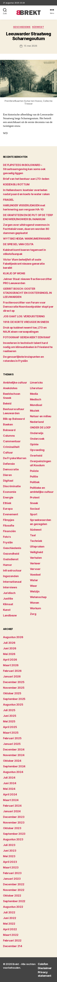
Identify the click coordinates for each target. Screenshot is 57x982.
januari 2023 (12, 878)
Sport (33, 514)
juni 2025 (9, 715)
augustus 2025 (13, 704)
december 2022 (13, 884)
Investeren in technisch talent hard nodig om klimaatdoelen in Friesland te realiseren (28, 347)
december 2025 (13, 682)
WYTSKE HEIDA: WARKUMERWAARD (26, 238)
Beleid (7, 403)
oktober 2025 (12, 693)
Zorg (33, 613)
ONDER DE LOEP (40, 427)
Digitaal (8, 480)
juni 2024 (9, 783)
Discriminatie (12, 486)
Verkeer (35, 563)
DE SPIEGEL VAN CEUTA (18, 244)
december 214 (12, 946)
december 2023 (13, 816)
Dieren (7, 475)
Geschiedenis (22, 27)
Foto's (7, 536)
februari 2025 (12, 738)
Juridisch (9, 593)
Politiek (35, 482)
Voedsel (35, 574)
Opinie (34, 444)
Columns (9, 435)
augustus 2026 (13, 637)
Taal (33, 535)
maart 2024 (10, 800)
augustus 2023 (13, 839)
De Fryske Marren (14, 458)
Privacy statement (44, 974)
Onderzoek (37, 438)
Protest (35, 497)
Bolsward (9, 430)
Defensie (9, 463)
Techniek (36, 540)
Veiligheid (36, 552)
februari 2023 (12, 873)
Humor (7, 564)
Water (34, 580)
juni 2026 (9, 648)
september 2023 (14, 833)
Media (34, 393)
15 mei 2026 (30, 45)
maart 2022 (10, 934)
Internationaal (12, 581)
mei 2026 (9, 654)
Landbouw (10, 615)
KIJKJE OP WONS (14, 273)
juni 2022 (9, 918)
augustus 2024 (13, 772)
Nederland (37, 421)
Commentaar (12, 441)
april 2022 (10, 929)
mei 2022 (9, 923)
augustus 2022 (13, 906)
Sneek (34, 503)
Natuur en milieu (40, 416)
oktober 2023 (12, 828)
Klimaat (8, 604)
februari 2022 (12, 940)
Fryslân (8, 542)
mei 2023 (9, 856)
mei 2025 (9, 721)
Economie (9, 491)
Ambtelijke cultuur (15, 382)
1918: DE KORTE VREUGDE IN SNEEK (26, 322)
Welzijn (35, 591)
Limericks (36, 382)
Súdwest (38, 27)
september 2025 (14, 699)
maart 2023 (10, 867)
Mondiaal (36, 405)
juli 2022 (9, 912)
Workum (35, 608)
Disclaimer (45, 968)
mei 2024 (9, 788)
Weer (33, 585)
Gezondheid (11, 553)
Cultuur (8, 452)
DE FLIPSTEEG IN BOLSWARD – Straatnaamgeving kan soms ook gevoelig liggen (24, 169)
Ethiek (7, 503)
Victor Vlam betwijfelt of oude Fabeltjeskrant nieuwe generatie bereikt (24, 263)
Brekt (15, 964)
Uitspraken (37, 546)
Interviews (10, 587)
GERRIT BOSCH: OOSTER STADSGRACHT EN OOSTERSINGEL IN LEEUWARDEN (27, 292)
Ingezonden (11, 576)
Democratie (11, 469)
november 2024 (13, 755)
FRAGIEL (8, 199)
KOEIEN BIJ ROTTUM (16, 184)
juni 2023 (9, 850)
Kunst (6, 609)
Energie (8, 497)
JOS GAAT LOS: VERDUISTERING (24, 316)
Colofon (43, 964)
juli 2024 (9, 777)
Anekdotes (10, 388)
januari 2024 (12, 811)
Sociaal (35, 508)
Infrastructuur (12, 570)
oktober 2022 (12, 895)
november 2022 (13, 890)
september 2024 (14, 766)
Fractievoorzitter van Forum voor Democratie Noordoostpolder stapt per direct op (28, 306)
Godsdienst (10, 559)
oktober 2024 (12, 760)
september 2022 (14, 901)
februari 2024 (12, 805)
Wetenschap (38, 597)
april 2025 (10, 727)
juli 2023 (9, 845)
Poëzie (34, 470)
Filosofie (8, 525)
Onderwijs (36, 433)
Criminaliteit (11, 446)
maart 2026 (10, 665)
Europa (7, 508)
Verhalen (36, 557)
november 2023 (13, 822)
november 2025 (13, 687)
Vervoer (35, 569)
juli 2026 (9, 642)
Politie (34, 476)
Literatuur (36, 388)
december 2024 (13, 749)
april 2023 (10, 861)
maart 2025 (10, 732)
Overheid (36, 455)
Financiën (9, 531)
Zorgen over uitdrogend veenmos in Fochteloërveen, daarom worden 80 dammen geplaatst (26, 229)
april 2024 (10, 794)
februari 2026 (12, 670)
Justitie (8, 598)
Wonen (34, 602)
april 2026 (10, 659)
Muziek (34, 410)
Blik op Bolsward (14, 418)
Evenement (10, 514)
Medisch (35, 399)
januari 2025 (12, 743)
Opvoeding (37, 450)
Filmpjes (8, 520)
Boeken (8, 424)
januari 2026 (12, 676)
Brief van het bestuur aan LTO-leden (26, 178)
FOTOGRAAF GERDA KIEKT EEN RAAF (26, 337)
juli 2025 (9, 710)
